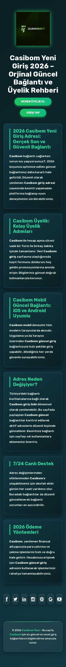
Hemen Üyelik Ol (33, 101)
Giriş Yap (33, 112)
